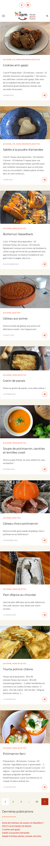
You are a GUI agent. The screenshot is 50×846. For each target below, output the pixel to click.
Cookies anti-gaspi (15, 65)
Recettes (36, 60)
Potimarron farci (14, 753)
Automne (7, 60)
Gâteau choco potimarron (20, 523)
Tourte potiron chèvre (18, 669)
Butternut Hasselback (18, 234)
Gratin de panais (14, 380)
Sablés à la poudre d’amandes (23, 149)
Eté (13, 60)
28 (37, 801)
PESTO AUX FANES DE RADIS (16, 826)
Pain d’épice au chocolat (19, 595)
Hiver (18, 60)
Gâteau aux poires (15, 318)
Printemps (26, 60)
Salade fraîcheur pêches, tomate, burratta (21, 836)
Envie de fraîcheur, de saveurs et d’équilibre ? (23, 822)
